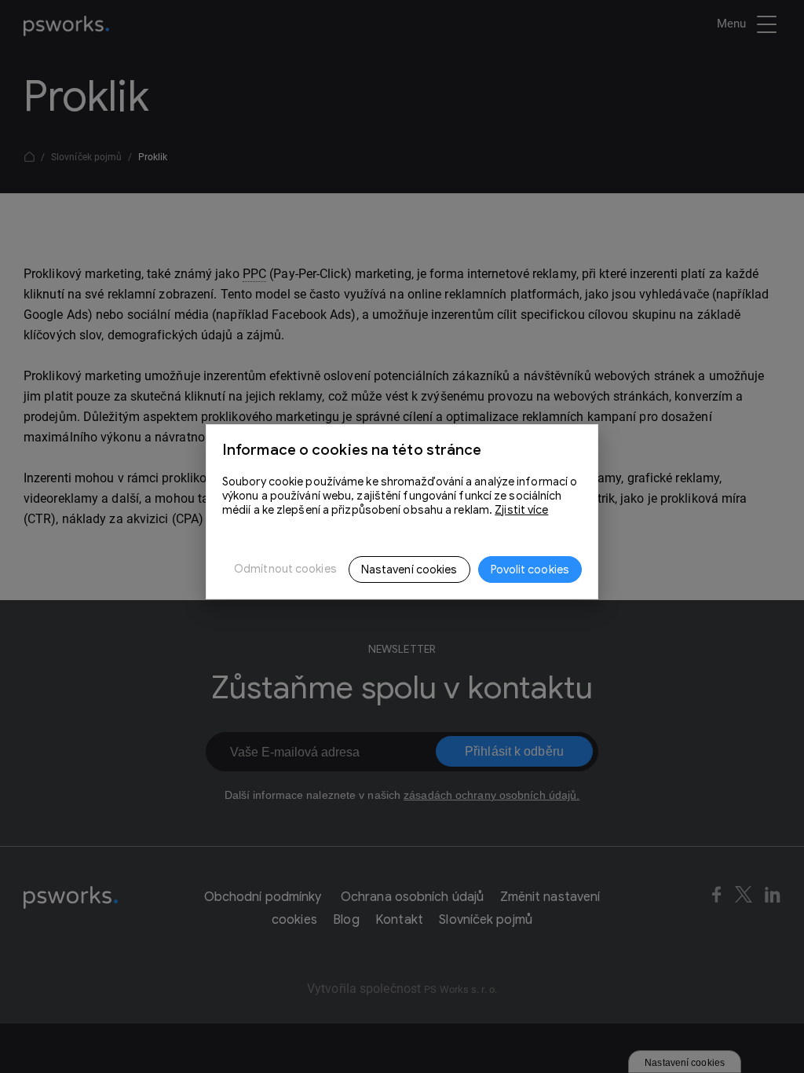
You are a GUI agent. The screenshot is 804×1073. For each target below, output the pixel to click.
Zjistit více (521, 510)
